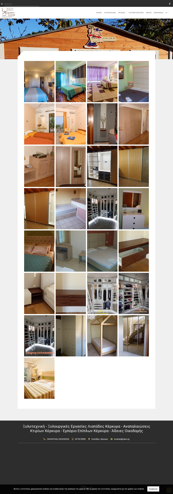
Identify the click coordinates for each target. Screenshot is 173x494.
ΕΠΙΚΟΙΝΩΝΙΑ (158, 13)
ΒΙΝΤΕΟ (148, 13)
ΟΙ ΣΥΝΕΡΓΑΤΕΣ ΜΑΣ (136, 13)
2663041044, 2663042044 (58, 439)
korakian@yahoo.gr (122, 439)
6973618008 (80, 439)
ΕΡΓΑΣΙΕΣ (121, 13)
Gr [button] (167, 13)
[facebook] (169, 3)
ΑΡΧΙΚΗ (99, 13)
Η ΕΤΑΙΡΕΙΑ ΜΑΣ (110, 13)
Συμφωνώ (153, 489)
